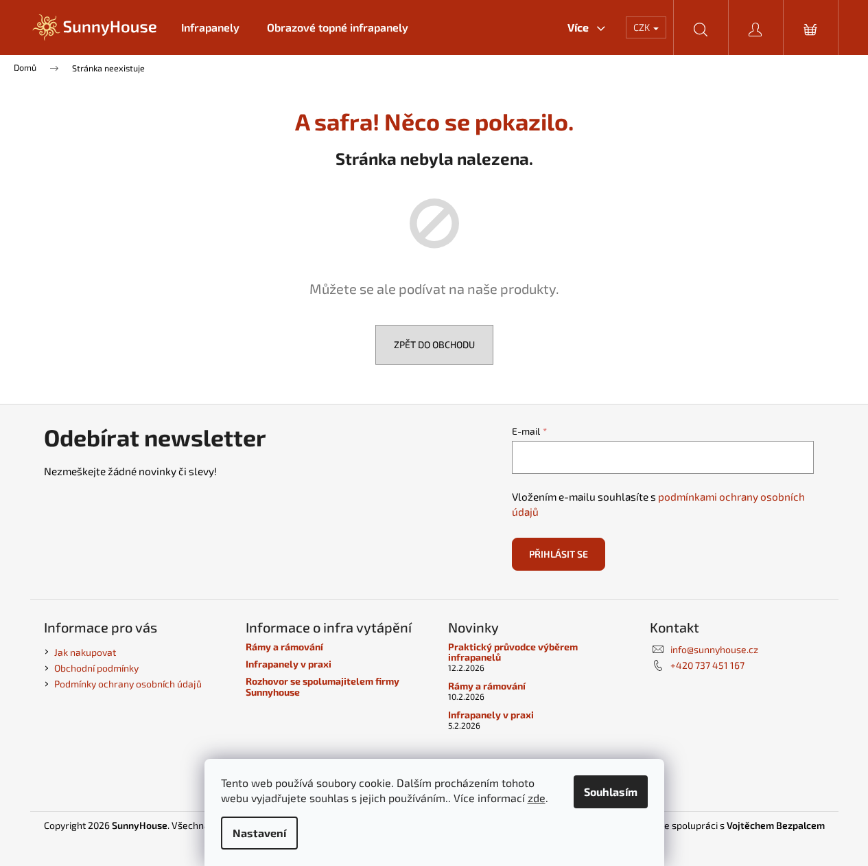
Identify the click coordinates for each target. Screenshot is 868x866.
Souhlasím (610, 791)
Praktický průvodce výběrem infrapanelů (513, 652)
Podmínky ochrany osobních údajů (128, 684)
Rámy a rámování (284, 646)
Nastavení (259, 832)
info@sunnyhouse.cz (714, 649)
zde (537, 797)
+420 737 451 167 (707, 665)
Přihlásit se (558, 554)
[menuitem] (210, 27)
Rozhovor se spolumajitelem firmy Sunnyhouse (322, 686)
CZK (642, 27)
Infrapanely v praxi (288, 664)
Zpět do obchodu (434, 344)
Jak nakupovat (85, 652)
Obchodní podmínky (96, 668)
